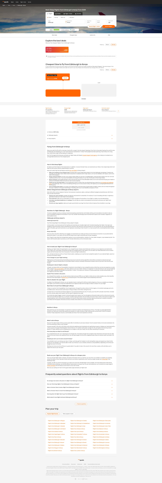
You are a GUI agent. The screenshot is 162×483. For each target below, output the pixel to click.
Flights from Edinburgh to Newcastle (102, 420)
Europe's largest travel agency (90, 155)
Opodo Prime (65, 277)
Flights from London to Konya (78, 450)
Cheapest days (73, 35)
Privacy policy (73, 464)
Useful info (92, 35)
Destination (69, 20)
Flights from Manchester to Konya (79, 448)
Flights (12, 2)
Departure (89, 20)
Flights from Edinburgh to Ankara (79, 439)
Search (65, 78)
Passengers (110, 20)
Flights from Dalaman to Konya (100, 428)
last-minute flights (59, 268)
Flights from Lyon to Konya (77, 431)
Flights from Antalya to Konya (78, 428)
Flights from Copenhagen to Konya (56, 434)
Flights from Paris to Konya (54, 437)
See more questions (81, 404)
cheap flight (105, 359)
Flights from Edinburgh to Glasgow (56, 420)
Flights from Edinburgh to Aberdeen (56, 423)
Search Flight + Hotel (94, 26)
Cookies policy (79, 464)
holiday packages (51, 365)
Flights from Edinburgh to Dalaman (79, 445)
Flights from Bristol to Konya (55, 450)
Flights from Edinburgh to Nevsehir (56, 439)
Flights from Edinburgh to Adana (101, 439)
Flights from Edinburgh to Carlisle (79, 420)
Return (98, 20)
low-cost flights (73, 170)
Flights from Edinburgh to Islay (78, 426)
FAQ (109, 35)
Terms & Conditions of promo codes (94, 464)
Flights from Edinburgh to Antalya (101, 437)
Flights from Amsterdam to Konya (101, 434)
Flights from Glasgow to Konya (55, 448)
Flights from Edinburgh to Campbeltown (80, 423)
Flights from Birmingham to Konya (101, 448)
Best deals (54, 35)
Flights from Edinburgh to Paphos (56, 445)
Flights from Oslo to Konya (77, 437)
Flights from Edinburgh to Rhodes (101, 445)
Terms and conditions (66, 464)
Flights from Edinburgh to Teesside (56, 426)
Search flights (108, 26)
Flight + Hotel (23, 2)
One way (113, 44)
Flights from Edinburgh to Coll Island (57, 428)
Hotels (17, 2)
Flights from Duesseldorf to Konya (79, 434)
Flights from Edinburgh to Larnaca (101, 442)
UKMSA (85, 464)
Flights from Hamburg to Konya (100, 431)
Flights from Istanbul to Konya (55, 431)
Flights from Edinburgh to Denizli (78, 442)
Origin (49, 20)
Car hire (29, 2)
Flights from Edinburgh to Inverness (101, 423)
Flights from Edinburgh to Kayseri (56, 442)
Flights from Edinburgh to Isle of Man (102, 426)
